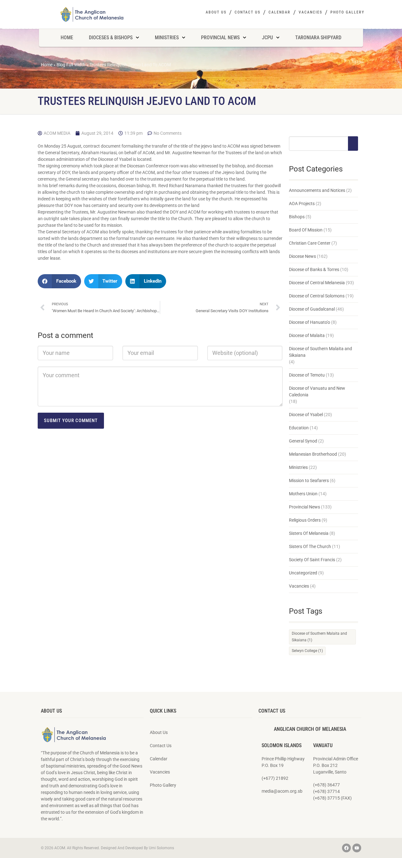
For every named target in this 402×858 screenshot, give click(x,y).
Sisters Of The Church (310, 546)
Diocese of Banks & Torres (314, 269)
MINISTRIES (167, 38)
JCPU (267, 38)
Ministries (298, 467)
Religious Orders (305, 520)
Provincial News (304, 506)
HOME (67, 38)
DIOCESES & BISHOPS (111, 38)
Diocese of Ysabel (306, 414)
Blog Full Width (71, 64)
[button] (59, 281)
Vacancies (310, 12)
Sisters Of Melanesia (309, 533)
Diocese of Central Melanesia (317, 282)
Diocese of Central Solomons (317, 295)
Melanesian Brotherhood (313, 454)
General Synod (303, 440)
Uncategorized (303, 572)
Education (299, 427)
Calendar (280, 12)
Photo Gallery (347, 12)
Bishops (297, 216)
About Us (216, 12)
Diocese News (302, 256)
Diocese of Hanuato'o (309, 322)
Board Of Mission (306, 229)
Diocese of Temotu (307, 374)
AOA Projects (302, 203)
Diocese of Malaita (307, 335)
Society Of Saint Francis (312, 559)
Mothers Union (303, 493)
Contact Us (247, 12)
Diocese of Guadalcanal (312, 309)
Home (46, 64)
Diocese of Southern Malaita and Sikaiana (320, 352)
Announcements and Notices (317, 190)
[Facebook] (346, 848)
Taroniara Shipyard (318, 38)
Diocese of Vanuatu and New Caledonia (317, 391)
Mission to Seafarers (309, 480)
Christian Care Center (309, 243)
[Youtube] (356, 848)
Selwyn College (307, 651)
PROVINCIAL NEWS (220, 38)
